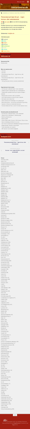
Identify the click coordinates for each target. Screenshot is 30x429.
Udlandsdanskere (5, 400)
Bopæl (2, 203)
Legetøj (3, 301)
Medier (2, 313)
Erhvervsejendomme (6, 230)
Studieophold (4, 380)
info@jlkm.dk (11, 33)
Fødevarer (3, 240)
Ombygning (4, 331)
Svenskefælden (4, 383)
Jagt (2, 286)
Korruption (3, 294)
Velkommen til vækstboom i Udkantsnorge (11, 115)
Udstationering (4, 404)
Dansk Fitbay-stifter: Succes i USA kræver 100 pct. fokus (15, 120)
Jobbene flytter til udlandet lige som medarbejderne (13, 90)
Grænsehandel (4, 259)
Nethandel (3, 323)
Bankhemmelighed (5, 173)
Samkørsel (3, 360)
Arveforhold (4, 166)
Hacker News (6, 51)
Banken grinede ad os (7, 117)
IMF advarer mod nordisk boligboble (10, 128)
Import (2, 276)
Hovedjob (3, 270)
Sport (2, 373)
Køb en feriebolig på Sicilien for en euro (10, 122)
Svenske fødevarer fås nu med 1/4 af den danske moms (14, 105)
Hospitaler (3, 269)
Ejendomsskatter (5, 223)
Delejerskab (4, 210)
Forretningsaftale (5, 249)
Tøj (2, 392)
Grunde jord (4, 262)
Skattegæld (3, 363)
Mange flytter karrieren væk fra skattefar (11, 95)
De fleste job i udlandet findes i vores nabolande (12, 89)
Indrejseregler (4, 279)
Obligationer (4, 326)
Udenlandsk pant (5, 397)
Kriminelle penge (5, 296)
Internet (3, 281)
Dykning (3, 215)
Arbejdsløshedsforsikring (7, 163)
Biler (2, 178)
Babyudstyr (4, 171)
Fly (2, 237)
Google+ (5, 42)
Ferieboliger (4, 233)
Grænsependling (5, 260)
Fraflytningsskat (5, 254)
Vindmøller (3, 407)
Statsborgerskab (5, 377)
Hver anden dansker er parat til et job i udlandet (12, 97)
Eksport (3, 227)
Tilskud (3, 390)
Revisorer (3, 358)
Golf (2, 257)
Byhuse (3, 208)
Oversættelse (4, 338)
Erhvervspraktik (5, 232)
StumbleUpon (6, 46)
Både (2, 169)
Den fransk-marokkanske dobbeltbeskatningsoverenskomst (15, 123)
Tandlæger (3, 385)
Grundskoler (4, 264)
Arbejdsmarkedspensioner (7, 164)
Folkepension (4, 244)
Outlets (3, 333)
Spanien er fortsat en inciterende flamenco (11, 104)
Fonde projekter (4, 245)
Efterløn (3, 217)
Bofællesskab (4, 183)
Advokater (3, 159)
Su (2, 382)
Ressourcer (4, 355)
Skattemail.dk (4, 63)
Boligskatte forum (5, 200)
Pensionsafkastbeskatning (7, 343)
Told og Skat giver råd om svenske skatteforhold (13, 81)
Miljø (2, 318)
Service (3, 361)
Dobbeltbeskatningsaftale (7, 213)
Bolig (2, 185)
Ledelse (3, 299)
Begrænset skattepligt (6, 174)
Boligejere (3, 190)
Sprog (2, 375)
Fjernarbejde (4, 235)
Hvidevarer (3, 272)
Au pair (3, 168)
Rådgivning (3, 346)
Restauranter (4, 356)
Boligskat (3, 198)
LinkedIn (5, 49)
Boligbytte (3, 186)
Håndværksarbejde (5, 265)
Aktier (2, 161)
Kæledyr (3, 289)
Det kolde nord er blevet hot (8, 99)
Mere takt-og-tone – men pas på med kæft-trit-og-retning (14, 102)
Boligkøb (3, 191)
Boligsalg (3, 196)
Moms (2, 321)
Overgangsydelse (5, 335)
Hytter (2, 274)
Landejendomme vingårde (7, 297)
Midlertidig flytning (5, 316)
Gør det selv (4, 255)
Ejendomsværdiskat (5, 225)
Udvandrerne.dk (19, 7)
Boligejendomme (5, 188)
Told (2, 393)
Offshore (3, 329)
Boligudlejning (4, 201)
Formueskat (4, 247)
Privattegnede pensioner (6, 345)
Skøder (3, 368)
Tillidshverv (3, 388)
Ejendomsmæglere (5, 220)
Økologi (3, 328)
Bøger (2, 180)
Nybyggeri (3, 324)
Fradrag (3, 252)
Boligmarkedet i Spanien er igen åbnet (10, 125)
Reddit (4, 48)
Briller (2, 205)
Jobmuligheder (4, 287)
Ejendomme (4, 218)
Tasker (2, 387)
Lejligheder (3, 303)
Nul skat (3, 71)
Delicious (5, 44)
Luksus (3, 306)
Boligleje (3, 195)
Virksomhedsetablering (6, 409)
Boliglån (3, 193)
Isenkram (3, 282)
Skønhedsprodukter (5, 370)
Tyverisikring (4, 395)
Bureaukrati (4, 206)
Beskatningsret (4, 176)
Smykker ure (4, 372)
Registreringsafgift (5, 351)
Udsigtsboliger (4, 402)
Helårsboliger (4, 267)
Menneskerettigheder (6, 314)
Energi (2, 228)
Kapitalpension (4, 291)
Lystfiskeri (3, 308)
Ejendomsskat (4, 222)
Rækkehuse (4, 348)
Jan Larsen (7, 22)
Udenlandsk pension (6, 399)
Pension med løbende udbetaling (8, 341)
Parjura (3, 340)
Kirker (2, 292)
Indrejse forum (4, 277)
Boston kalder (5, 118)
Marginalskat (4, 309)
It (1, 284)
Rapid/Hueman (17, 423)
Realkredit (3, 350)
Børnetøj (3, 181)
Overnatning (4, 336)
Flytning (3, 238)
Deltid (2, 212)
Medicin (3, 311)
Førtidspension (4, 242)
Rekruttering (4, 353)
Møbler (2, 319)
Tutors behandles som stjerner (8, 127)
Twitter (4, 41)
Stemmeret (3, 378)
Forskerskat (4, 250)
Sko (2, 367)
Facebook (5, 39)
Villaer (2, 405)
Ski (2, 365)
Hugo (13, 424)
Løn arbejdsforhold (5, 304)
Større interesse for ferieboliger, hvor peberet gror (13, 100)
